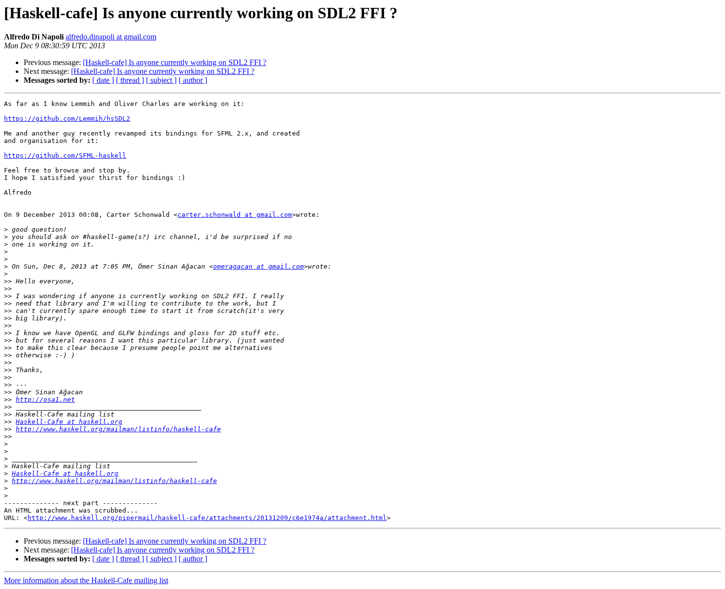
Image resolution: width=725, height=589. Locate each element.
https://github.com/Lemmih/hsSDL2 (67, 118)
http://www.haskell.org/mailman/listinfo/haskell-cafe (118, 429)
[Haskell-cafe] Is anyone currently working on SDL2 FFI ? (174, 62)
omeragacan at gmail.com (258, 266)
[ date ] (103, 80)
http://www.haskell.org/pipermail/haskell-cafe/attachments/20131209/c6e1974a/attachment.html (207, 517)
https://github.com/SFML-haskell (65, 155)
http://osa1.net (45, 399)
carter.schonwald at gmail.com (235, 214)
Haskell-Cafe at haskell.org (69, 421)
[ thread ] (130, 80)
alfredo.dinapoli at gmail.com (111, 37)
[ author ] (193, 80)
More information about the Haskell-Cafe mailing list (86, 580)
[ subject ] (161, 80)
